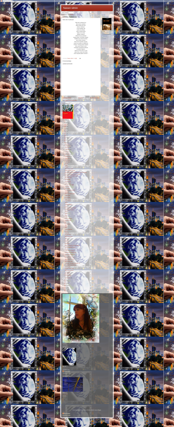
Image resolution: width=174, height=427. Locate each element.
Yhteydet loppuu (68, 204)
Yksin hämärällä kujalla (70, 193)
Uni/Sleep (67, 191)
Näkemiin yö (67, 273)
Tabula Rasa (67, 195)
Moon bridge (67, 179)
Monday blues (68, 234)
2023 (65, 130)
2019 (65, 137)
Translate (71, 14)
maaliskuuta (68, 160)
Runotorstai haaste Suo (70, 254)
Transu (66, 211)
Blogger (99, 410)
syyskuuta (67, 149)
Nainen (66, 231)
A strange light (68, 181)
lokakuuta (67, 147)
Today (66, 165)
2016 (65, 142)
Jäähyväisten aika (69, 261)
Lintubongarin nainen (69, 209)
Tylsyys (66, 163)
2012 (65, 285)
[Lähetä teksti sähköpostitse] (80, 58)
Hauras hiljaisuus (68, 229)
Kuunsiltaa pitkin (68, 177)
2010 (65, 289)
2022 (65, 131)
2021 (65, 133)
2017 (65, 140)
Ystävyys (67, 241)
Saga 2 (66, 202)
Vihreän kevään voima (69, 257)
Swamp (66, 248)
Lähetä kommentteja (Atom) (71, 100)
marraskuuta (68, 145)
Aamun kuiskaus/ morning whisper (72, 245)
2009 (65, 290)
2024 (65, 128)
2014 (65, 281)
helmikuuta (67, 161)
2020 (65, 135)
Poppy (66, 216)
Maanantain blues (69, 236)
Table (66, 206)
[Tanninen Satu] (102, 37)
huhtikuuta (67, 158)
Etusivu (80, 98)
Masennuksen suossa (69, 259)
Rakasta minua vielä (69, 268)
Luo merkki (104, 38)
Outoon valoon (68, 183)
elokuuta (67, 151)
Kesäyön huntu (68, 220)
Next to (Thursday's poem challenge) (73, 174)
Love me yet (67, 266)
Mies (66, 225)
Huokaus (67, 240)
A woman (67, 232)
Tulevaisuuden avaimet (70, 190)
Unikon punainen (68, 218)
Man (66, 222)
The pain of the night (69, 184)
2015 (65, 280)
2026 (65, 124)
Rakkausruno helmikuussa (70, 252)
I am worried (67, 272)
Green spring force (69, 256)
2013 (65, 283)
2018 (65, 138)
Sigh (66, 238)
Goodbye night (68, 275)
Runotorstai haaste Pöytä (70, 207)
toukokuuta (67, 156)
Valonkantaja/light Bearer (70, 247)
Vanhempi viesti (94, 98)
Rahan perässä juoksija (70, 170)
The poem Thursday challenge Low (72, 263)
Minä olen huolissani (69, 270)
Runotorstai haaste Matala (70, 264)
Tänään (66, 166)
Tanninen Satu (104, 35)
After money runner (69, 168)
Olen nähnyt (67, 224)
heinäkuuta (67, 152)
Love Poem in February (70, 250)
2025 (65, 126)
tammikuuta (67, 277)
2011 (65, 287)
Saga (66, 213)
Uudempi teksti (67, 98)
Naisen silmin (70, 8)
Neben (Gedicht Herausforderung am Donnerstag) (76, 172)
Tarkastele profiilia (66, 372)
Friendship (67, 243)
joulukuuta (67, 144)
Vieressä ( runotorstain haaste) (71, 175)
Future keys (67, 188)
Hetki (66, 227)
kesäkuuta (67, 154)
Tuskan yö (67, 186)
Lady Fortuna (68, 199)
